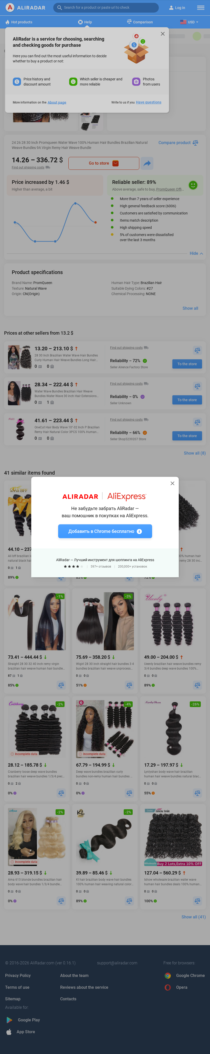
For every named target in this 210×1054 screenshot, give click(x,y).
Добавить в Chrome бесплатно (101, 531)
